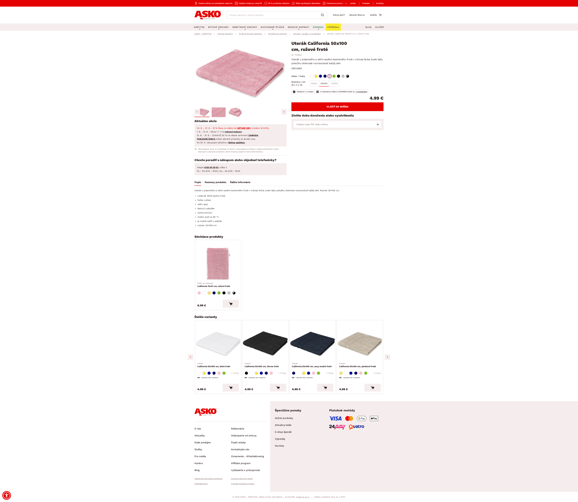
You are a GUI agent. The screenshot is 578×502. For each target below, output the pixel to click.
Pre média (200, 456)
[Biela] (311, 76)
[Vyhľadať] (323, 15)
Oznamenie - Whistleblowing (247, 456)
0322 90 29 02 (211, 167)
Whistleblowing (200, 484)
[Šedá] (343, 76)
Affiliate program (240, 463)
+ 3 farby (235, 373)
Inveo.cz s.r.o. (302, 497)
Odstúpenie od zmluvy (243, 435)
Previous (190, 357)
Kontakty (380, 3)
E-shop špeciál (283, 432)
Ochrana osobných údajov (242, 479)
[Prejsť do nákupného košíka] (376, 15)
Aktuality (199, 435)
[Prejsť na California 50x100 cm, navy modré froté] (313, 344)
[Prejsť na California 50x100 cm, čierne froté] (265, 344)
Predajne (366, 3)
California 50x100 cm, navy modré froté (312, 365)
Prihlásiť (339, 15)
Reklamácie (237, 428)
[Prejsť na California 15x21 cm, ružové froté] (218, 264)
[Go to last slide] (197, 112)
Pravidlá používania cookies (242, 484)
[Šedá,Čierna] (347, 76)
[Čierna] (338, 76)
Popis (197, 182)
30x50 (314, 83)
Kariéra (198, 463)
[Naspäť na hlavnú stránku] (207, 15)
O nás (197, 428)
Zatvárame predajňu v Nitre (338, 3)
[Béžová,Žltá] (316, 76)
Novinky (279, 445)
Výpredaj (280, 438)
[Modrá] (320, 76)
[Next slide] (284, 112)
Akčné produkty (284, 418)
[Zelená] (334, 76)
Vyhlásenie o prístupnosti (245, 470)
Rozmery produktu (215, 182)
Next (387, 357)
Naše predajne (202, 442)
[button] (202, 112)
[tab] (197, 183)
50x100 (324, 83)
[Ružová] (329, 76)
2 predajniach (361, 92)
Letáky (353, 3)
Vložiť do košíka (337, 106)
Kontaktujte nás (240, 449)
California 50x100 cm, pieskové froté (357, 365)
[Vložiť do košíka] (231, 304)
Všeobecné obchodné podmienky (208, 479)
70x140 (334, 83)
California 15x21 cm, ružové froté (213, 284)
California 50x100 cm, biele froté (213, 365)
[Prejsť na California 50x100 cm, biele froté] (218, 344)
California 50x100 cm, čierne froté (262, 365)
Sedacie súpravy (298, 27)
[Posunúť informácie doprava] (343, 3)
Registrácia (357, 15)
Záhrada (318, 27)
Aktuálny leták (283, 425)
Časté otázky (238, 442)
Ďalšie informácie (240, 182)
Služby (379, 27)
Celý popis (296, 68)
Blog (368, 27)
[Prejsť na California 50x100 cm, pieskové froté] (360, 344)
